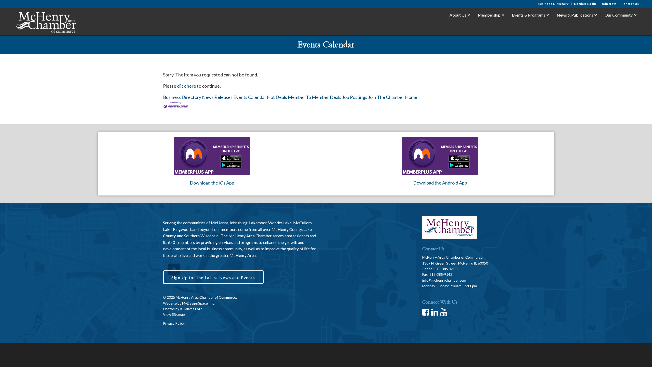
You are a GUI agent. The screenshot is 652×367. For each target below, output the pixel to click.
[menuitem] (553, 4)
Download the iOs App (212, 183)
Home (411, 97)
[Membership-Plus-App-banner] (212, 156)
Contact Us (630, 3)
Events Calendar (249, 97)
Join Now (609, 3)
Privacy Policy (174, 323)
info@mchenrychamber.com (444, 280)
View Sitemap (174, 314)
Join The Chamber (386, 97)
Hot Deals (277, 97)
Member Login (585, 3)
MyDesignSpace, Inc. (198, 303)
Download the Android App (440, 183)
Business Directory (553, 3)
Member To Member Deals (314, 97)
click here (186, 86)
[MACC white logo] (45, 21)
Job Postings (354, 97)
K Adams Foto (191, 309)
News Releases (217, 97)
